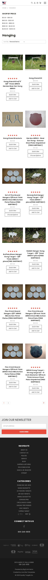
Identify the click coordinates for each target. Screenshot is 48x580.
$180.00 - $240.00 (8, 26)
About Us (24, 450)
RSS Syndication (24, 467)
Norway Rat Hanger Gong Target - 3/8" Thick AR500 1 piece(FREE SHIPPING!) (35, 198)
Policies (24, 456)
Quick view (12, 95)
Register (28, 470)
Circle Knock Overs (24, 502)
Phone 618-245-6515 (24, 485)
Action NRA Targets (24, 491)
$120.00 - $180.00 (8, 23)
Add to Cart (12, 99)
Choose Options (35, 155)
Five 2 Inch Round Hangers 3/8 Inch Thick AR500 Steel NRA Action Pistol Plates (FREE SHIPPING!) (12, 371)
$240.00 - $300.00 (8, 29)
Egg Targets (24, 508)
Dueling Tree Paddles (24, 505)
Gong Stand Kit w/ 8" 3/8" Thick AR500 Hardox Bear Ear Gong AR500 (12, 85)
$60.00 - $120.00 (8, 20)
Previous (3, 578)
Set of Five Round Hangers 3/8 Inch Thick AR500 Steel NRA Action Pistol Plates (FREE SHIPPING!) (12, 200)
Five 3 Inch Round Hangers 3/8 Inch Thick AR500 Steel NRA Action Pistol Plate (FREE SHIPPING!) (35, 316)
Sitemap (24, 473)
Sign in (19, 470)
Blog (24, 461)
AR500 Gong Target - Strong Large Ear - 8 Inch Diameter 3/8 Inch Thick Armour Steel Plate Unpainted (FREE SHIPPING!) (36, 376)
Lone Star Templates (28, 572)
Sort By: (6, 42)
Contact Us (24, 453)
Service (24, 458)
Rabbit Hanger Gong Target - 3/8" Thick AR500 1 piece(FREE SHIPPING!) (35, 254)
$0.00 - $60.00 (7, 18)
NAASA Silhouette (24, 488)
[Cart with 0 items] (40, 3)
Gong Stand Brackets (12, 138)
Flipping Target (24, 511)
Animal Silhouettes (24, 497)
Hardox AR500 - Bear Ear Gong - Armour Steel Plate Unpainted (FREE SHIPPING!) (35, 141)
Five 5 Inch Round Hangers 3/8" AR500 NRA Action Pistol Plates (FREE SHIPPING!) (12, 314)
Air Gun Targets (24, 494)
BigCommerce (28, 569)
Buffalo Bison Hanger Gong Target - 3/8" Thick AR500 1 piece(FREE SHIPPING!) (12, 257)
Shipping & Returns (24, 464)
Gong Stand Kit (35, 78)
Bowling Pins (24, 500)
